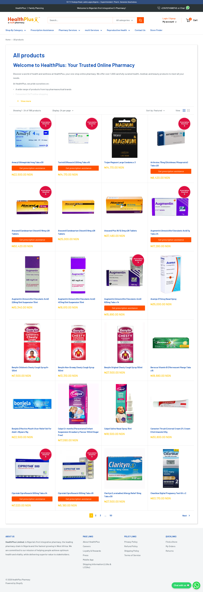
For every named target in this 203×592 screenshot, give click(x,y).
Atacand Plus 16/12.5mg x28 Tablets (120, 230)
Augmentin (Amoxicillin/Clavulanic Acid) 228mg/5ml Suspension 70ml (30, 300)
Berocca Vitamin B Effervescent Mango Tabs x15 (171, 369)
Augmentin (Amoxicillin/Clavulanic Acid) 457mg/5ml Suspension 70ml (76, 300)
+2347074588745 (168, 8)
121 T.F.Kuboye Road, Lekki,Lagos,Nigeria (82, 2)
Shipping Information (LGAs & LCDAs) (97, 565)
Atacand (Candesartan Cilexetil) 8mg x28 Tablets (76, 232)
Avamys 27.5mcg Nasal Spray (163, 299)
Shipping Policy (131, 550)
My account (168, 21)
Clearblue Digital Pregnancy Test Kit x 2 (168, 493)
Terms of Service (132, 555)
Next (184, 515)
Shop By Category (14, 30)
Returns (170, 550)
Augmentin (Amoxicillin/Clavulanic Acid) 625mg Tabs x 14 (122, 300)
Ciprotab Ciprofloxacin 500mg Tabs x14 (29, 493)
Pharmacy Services (68, 30)
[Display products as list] (188, 110)
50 (111, 515)
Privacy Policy (131, 541)
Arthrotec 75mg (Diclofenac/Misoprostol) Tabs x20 (169, 164)
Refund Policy (131, 546)
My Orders (170, 546)
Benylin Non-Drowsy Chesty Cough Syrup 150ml (76, 369)
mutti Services (92, 30)
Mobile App (88, 559)
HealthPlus (20, 8)
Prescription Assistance (42, 30)
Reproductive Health (117, 30)
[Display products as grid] (184, 110)
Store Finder (156, 30)
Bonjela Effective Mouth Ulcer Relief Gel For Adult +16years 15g (31, 430)
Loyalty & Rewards (92, 550)
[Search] (140, 20)
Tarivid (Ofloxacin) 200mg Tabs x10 (74, 162)
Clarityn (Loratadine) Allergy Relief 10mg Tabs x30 (122, 495)
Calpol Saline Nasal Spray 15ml (118, 428)
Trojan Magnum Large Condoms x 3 (120, 162)
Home (8, 39)
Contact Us (140, 30)
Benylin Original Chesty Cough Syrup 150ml (123, 367)
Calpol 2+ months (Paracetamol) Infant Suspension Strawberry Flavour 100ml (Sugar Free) (78, 431)
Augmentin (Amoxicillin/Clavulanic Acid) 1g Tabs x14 (170, 232)
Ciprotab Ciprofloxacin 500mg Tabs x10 (75, 493)
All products (18, 39)
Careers (87, 546)
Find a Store (171, 541)
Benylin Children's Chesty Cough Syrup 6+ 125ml (30, 369)
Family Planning (36, 8)
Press (85, 555)
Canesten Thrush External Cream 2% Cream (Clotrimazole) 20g (170, 430)
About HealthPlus (91, 541)
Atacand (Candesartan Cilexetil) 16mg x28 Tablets (31, 232)
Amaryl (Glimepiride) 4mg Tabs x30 (28, 162)
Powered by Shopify (14, 583)
